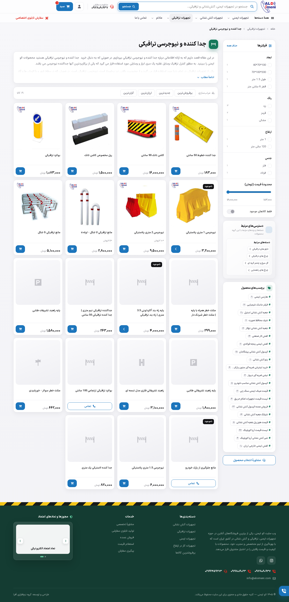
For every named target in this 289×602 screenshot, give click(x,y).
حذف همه (232, 46)
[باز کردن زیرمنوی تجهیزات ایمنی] (228, 18)
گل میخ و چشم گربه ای (258, 263)
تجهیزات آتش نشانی (211, 18)
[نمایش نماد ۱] (42, 556)
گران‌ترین (128, 93)
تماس (87, 406)
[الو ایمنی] (268, 7)
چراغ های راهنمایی (259, 270)
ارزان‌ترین (146, 93)
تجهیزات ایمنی (240, 18)
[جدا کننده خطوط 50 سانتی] (193, 140)
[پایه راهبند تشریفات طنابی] (38, 296)
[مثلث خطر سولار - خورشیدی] (38, 375)
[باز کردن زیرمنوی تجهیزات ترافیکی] (168, 18)
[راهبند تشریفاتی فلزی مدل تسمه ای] (141, 375)
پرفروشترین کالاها (185, 553)
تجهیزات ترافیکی (181, 18)
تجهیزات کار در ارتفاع (184, 546)
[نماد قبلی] (66, 541)
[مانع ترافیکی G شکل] (38, 217)
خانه (273, 29)
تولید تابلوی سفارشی (123, 531)
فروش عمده (127, 537)
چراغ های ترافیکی (260, 256)
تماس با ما (141, 18)
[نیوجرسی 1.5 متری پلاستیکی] (141, 452)
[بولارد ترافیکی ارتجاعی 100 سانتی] (89, 375)
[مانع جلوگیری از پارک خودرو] (193, 452)
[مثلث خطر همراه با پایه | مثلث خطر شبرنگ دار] (193, 296)
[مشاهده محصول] (175, 249)
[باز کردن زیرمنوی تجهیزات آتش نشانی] (196, 18)
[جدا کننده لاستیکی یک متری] (89, 452)
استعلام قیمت (126, 544)
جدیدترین (164, 93)
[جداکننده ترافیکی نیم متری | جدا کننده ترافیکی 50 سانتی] (89, 296)
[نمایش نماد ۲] (45, 556)
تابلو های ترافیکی (260, 249)
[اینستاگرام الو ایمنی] (271, 560)
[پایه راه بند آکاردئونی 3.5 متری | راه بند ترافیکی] (141, 296)
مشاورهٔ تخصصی (125, 524)
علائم (159, 18)
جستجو (126, 6)
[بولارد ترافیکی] (38, 140)
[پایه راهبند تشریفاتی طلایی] (193, 375)
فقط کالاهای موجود (261, 211)
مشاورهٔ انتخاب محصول (247, 460)
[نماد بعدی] (20, 541)
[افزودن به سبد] (175, 171)
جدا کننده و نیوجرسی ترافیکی (62, 58)
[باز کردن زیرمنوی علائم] (152, 18)
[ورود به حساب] (79, 6)
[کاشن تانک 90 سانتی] (141, 140)
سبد (60, 5)
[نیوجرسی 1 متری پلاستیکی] (193, 217)
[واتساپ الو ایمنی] (261, 560)
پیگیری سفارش (126, 551)
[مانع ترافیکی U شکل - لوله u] (89, 217)
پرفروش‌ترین (185, 93)
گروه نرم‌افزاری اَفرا (22, 594)
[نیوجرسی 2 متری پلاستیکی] (141, 217)
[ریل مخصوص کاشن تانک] (89, 140)
